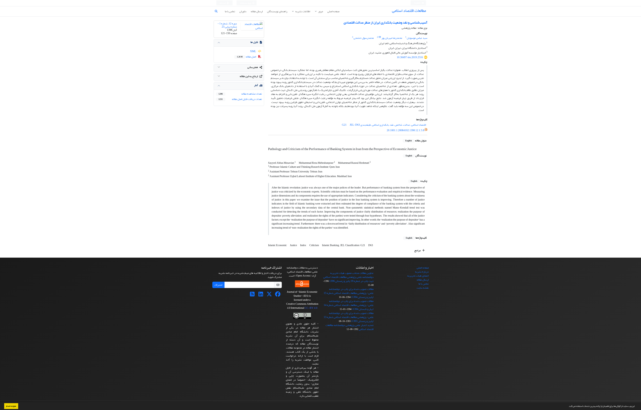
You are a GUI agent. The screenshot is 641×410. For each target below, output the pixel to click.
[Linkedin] (261, 295)
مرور (320, 11)
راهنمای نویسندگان (277, 11)
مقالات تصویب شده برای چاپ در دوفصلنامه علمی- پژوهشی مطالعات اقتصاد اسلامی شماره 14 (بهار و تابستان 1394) (349, 305)
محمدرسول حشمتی (364, 37)
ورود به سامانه (245, 3)
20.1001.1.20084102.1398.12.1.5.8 (405, 130)
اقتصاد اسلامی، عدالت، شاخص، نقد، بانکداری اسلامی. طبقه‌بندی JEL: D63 (388, 124)
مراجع (417, 250)
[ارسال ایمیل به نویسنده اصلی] (379, 37)
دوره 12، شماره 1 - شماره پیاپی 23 (227, 25)
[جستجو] (217, 11)
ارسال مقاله (257, 11)
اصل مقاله (247, 56)
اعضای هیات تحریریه (418, 275)
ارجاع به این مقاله (249, 76)
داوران (242, 11)
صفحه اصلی (333, 11)
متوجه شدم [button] (11, 406)
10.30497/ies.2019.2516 (410, 57)
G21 (344, 124)
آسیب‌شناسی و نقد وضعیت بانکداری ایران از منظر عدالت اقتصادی (385, 22)
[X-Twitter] (269, 295)
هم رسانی (252, 67)
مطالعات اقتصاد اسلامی (409, 11)
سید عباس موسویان (417, 37)
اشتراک (218, 284)
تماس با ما (230, 11)
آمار (256, 85)
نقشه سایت (423, 287)
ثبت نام (223, 3)
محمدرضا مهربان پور (391, 37)
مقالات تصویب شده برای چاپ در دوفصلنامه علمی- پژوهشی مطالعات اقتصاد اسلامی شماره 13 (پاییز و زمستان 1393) (349, 317)
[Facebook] (278, 295)
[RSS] (252, 295)
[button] (567, 406)
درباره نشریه (422, 271)
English (417, 3)
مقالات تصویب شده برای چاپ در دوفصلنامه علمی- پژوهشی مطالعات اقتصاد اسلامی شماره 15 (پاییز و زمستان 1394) (349, 293)
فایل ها (254, 42)
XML (253, 51)
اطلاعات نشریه (302, 11)
